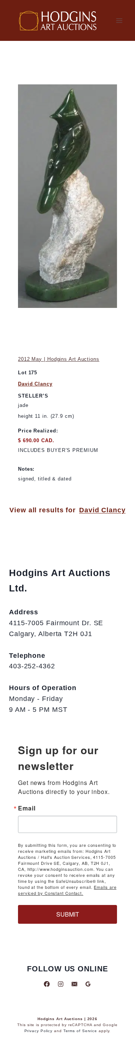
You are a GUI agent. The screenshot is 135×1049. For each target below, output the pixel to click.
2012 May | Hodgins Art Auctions (58, 359)
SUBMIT (67, 914)
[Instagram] (60, 984)
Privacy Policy (38, 1031)
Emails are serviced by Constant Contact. (67, 890)
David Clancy (35, 384)
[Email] (74, 984)
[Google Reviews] (88, 984)
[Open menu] (119, 20)
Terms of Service (80, 1031)
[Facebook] (47, 984)
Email (27, 808)
